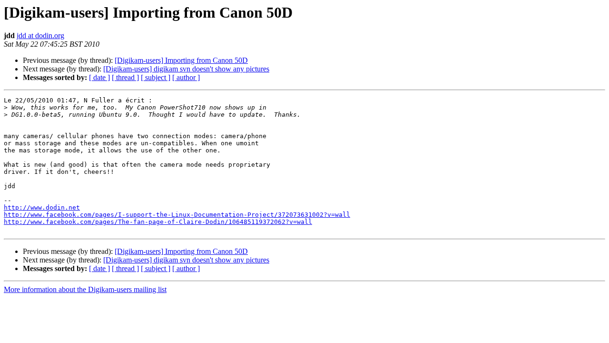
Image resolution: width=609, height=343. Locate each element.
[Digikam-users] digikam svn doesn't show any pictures (186, 69)
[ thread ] (125, 77)
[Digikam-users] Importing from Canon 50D (181, 60)
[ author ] (186, 77)
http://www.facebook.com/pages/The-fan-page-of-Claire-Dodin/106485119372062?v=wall (158, 221)
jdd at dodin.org (40, 35)
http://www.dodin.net (42, 207)
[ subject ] (155, 77)
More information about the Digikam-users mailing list (85, 289)
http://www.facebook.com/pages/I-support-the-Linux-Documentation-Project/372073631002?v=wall (177, 214)
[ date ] (99, 77)
